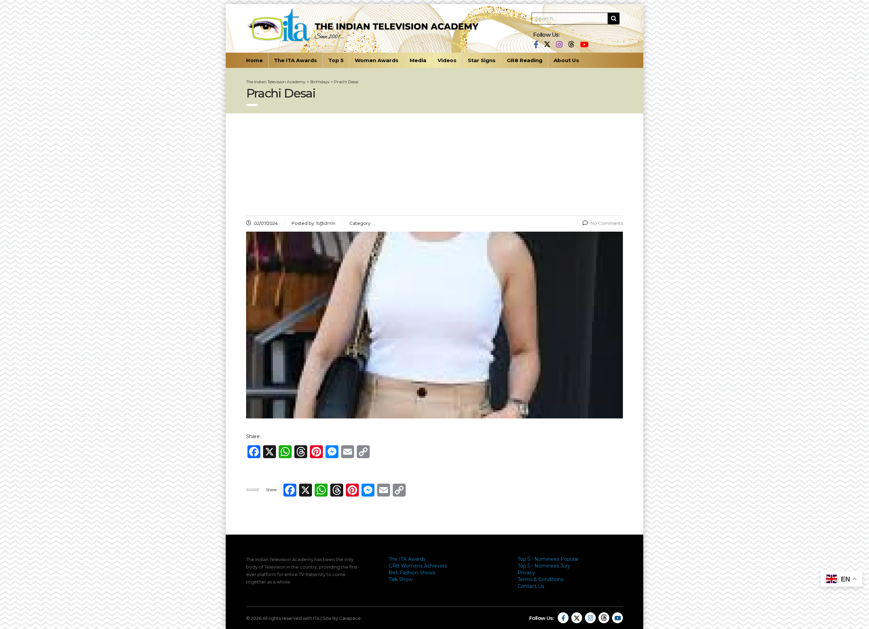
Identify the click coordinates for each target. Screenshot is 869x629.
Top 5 (336, 60)
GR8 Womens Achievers (418, 566)
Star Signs (482, 60)
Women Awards (377, 60)
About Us (566, 60)
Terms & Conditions (540, 579)
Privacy (526, 573)
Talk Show (400, 579)
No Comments (607, 223)
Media (418, 60)
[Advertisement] (434, 164)
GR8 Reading (524, 60)
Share (252, 489)
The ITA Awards (295, 60)
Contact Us (531, 586)
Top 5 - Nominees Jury (544, 566)
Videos (447, 60)
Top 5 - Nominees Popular (548, 559)
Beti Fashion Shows (412, 573)
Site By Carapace (341, 618)
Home (254, 60)
